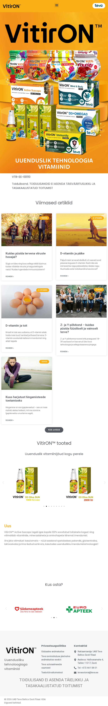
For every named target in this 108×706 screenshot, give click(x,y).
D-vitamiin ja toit (16, 325)
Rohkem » (10, 276)
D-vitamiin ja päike (72, 253)
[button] (56, 5)
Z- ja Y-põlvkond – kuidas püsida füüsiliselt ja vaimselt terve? (79, 328)
